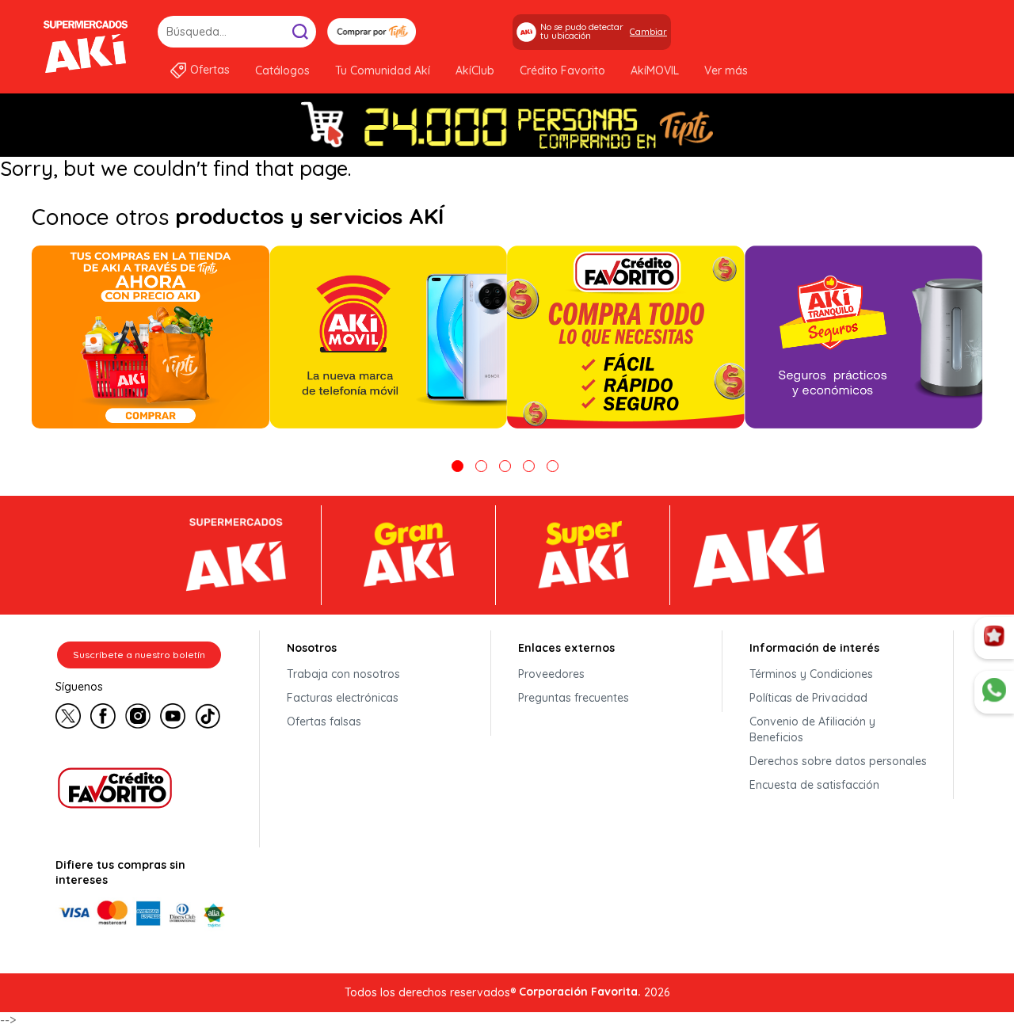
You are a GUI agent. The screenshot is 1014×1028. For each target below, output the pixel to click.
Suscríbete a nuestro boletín (139, 655)
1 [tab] (457, 466)
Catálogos (282, 70)
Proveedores (551, 674)
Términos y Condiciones (811, 674)
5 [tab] (552, 466)
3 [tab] (505, 466)
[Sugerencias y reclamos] (994, 692)
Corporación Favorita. (580, 991)
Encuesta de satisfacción (814, 785)
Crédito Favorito (562, 70)
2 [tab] (481, 466)
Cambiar (648, 31)
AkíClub (475, 70)
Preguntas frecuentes (573, 698)
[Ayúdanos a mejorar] (994, 638)
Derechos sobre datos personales (838, 761)
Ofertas (210, 70)
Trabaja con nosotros (343, 674)
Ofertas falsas (324, 721)
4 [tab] (529, 466)
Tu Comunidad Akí (382, 70)
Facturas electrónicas (342, 698)
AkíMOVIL (655, 70)
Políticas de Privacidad (808, 698)
